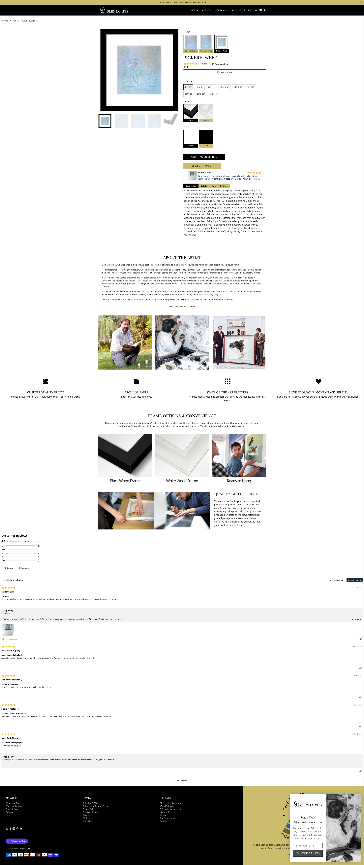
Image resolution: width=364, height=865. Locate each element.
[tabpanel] (224, 212)
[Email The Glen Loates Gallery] (7, 829)
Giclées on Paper (14, 803)
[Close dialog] (358, 797)
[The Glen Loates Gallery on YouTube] (20, 829)
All (14, 20)
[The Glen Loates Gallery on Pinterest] (17, 829)
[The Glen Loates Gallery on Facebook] (10, 829)
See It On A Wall (201, 165)
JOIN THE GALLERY (308, 853)
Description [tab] (191, 186)
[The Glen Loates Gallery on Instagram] (14, 829)
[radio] (190, 44)
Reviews (248, 10)
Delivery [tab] (224, 186)
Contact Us (88, 821)
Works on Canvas (14, 806)
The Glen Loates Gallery (21, 848)
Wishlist (236, 10)
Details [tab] (204, 186)
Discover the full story (182, 306)
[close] (361, 2)
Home (4, 20)
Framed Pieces (12, 809)
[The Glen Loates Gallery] (114, 10)
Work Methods (167, 806)
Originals (10, 812)
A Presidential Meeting (170, 809)
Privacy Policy (89, 809)
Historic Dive (166, 812)
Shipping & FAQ (90, 803)
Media (163, 815)
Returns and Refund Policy (95, 806)
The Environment (168, 818)
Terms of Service (91, 812)
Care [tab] (213, 186)
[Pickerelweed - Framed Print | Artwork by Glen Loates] (139, 70)
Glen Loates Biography (170, 803)
